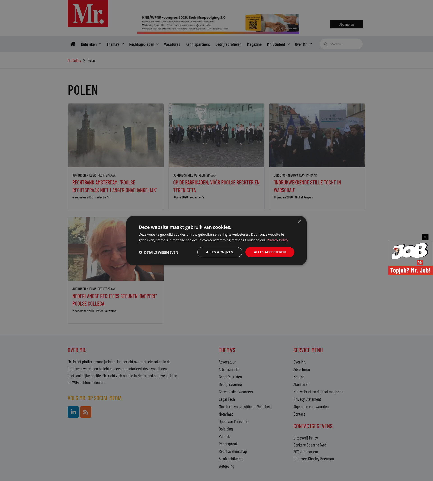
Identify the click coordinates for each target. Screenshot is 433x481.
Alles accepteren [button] (270, 252)
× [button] (299, 221)
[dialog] (216, 240)
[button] (158, 252)
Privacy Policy (277, 239)
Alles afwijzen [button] (219, 252)
